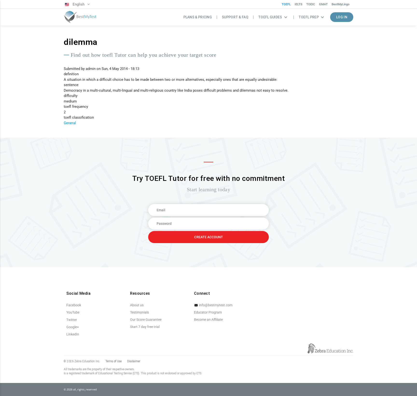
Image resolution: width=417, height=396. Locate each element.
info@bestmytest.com (215, 305)
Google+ (72, 327)
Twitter (71, 320)
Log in (341, 17)
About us (137, 305)
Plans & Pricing (197, 17)
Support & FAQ (235, 17)
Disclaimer (133, 361)
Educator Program (208, 312)
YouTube (72, 312)
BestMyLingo (340, 4)
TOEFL (286, 4)
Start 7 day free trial (145, 327)
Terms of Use (113, 361)
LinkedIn (72, 334)
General (70, 123)
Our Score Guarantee (145, 319)
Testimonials (139, 312)
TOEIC (310, 4)
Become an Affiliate (208, 319)
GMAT (323, 4)
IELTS (298, 4)
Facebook (73, 305)
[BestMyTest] (80, 17)
